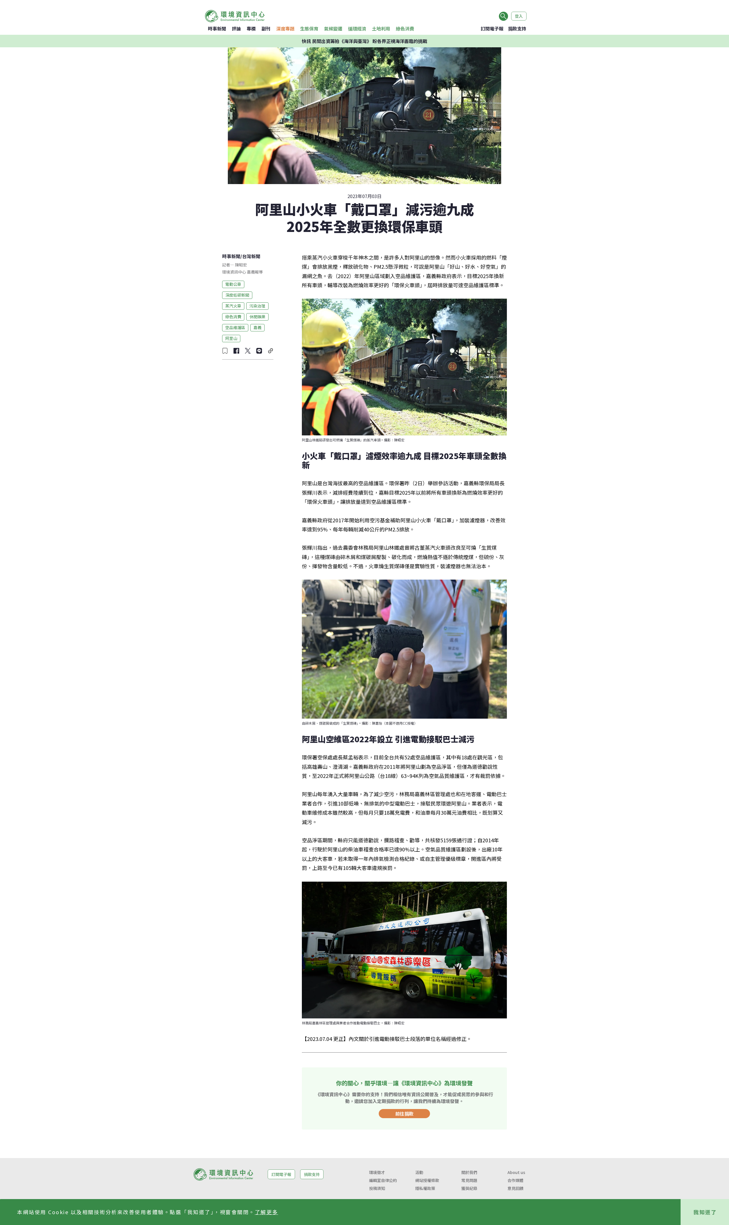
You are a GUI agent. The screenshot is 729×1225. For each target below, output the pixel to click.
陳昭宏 (240, 265)
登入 (519, 16)
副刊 (266, 28)
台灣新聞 (251, 256)
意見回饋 (515, 1188)
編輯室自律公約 (383, 1180)
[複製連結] (270, 351)
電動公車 (233, 284)
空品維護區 (235, 327)
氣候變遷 (333, 28)
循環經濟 (357, 28)
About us (516, 1172)
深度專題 (285, 28)
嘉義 (257, 327)
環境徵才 (377, 1172)
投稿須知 (377, 1188)
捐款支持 (517, 28)
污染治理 (257, 306)
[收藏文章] (225, 351)
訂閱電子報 (492, 28)
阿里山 (231, 338)
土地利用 (381, 28)
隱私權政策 (425, 1188)
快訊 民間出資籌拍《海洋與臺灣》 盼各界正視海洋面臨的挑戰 (364, 41)
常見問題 (469, 1180)
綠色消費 (405, 28)
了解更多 (266, 1212)
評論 (236, 28)
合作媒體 (515, 1180)
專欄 (251, 28)
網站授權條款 (427, 1180)
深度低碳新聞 (237, 295)
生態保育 (309, 28)
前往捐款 (404, 1113)
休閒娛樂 (257, 316)
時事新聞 (217, 28)
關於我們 (469, 1172)
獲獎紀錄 (469, 1188)
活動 (419, 1172)
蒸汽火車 (233, 306)
